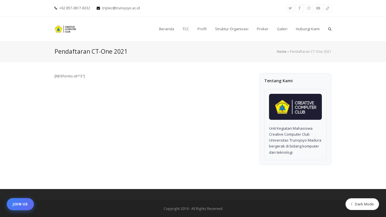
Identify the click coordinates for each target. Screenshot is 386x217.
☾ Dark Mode (362, 204)
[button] (330, 29)
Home (282, 51)
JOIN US (20, 204)
